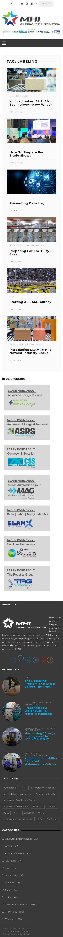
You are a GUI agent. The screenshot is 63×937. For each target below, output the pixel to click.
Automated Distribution (16, 806)
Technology (22, 96)
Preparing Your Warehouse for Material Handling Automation (38, 712)
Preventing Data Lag (27, 203)
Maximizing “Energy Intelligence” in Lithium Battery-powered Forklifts (40, 738)
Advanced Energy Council (41, 728)
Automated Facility (45, 794)
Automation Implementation (18, 819)
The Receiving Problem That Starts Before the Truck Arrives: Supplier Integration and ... (40, 686)
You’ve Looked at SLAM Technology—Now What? (31, 103)
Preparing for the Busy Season (29, 252)
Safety (8, 890)
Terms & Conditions (21, 934)
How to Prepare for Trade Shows (27, 154)
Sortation (52, 819)
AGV (40, 819)
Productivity (16, 245)
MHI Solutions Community (17, 794)
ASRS (6, 813)
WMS (41, 813)
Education (10, 860)
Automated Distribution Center (19, 800)
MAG (7, 868)
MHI (23, 787)
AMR (16, 813)
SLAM (12, 96)
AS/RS (8, 846)
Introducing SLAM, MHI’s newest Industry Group (30, 351)
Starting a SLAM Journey (30, 302)
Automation (10, 787)
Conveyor (29, 813)
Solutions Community (38, 703)
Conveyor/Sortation (15, 853)
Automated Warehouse (42, 787)
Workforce (38, 806)
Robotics (52, 806)
